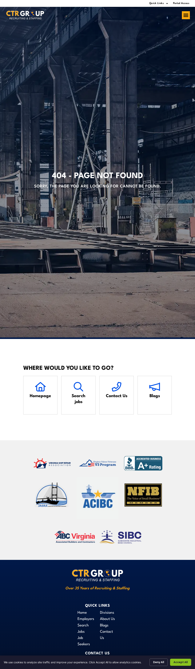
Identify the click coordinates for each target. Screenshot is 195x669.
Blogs (154, 396)
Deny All (158, 662)
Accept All (180, 662)
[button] (186, 15)
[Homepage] (40, 387)
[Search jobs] (78, 387)
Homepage (40, 396)
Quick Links (156, 3)
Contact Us (116, 396)
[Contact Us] (116, 387)
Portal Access (181, 3)
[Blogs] (154, 387)
